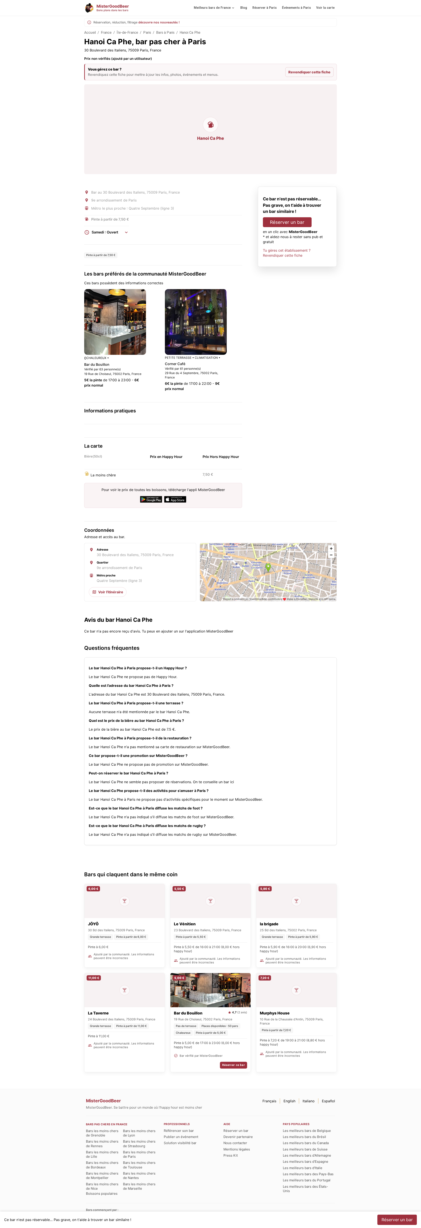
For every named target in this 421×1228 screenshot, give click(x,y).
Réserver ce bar (233, 1065)
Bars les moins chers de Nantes (139, 1175)
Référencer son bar (179, 1131)
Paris (147, 32)
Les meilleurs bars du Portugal (306, 1180)
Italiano (309, 1101)
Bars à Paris (165, 32)
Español (328, 1101)
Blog (243, 8)
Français (269, 1101)
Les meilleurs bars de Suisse (305, 1149)
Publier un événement (181, 1137)
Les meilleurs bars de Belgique (307, 1131)
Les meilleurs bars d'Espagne (305, 1161)
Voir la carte (325, 8)
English (289, 1101)
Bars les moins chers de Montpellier (102, 1175)
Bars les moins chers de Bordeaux (102, 1165)
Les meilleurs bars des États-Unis (305, 1188)
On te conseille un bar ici (213, 782)
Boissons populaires (102, 1193)
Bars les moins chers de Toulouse (139, 1165)
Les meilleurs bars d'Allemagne (307, 1155)
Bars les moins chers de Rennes (102, 1143)
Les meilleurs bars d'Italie (302, 1168)
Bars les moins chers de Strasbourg (139, 1143)
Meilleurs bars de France (212, 8)
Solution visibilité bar (180, 1143)
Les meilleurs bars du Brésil (304, 1137)
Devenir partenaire (238, 1137)
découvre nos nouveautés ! (159, 22)
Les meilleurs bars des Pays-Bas (308, 1174)
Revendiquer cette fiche (309, 72)
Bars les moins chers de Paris (139, 1154)
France (106, 32)
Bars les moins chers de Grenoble (102, 1133)
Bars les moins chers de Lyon (139, 1133)
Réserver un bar (287, 222)
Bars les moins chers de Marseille (139, 1186)
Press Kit (230, 1155)
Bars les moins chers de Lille (102, 1154)
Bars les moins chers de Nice (102, 1186)
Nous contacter (235, 1143)
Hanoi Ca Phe (190, 32)
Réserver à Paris (264, 8)
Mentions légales (236, 1149)
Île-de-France (127, 32)
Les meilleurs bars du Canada (306, 1143)
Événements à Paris (296, 8)
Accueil (90, 32)
